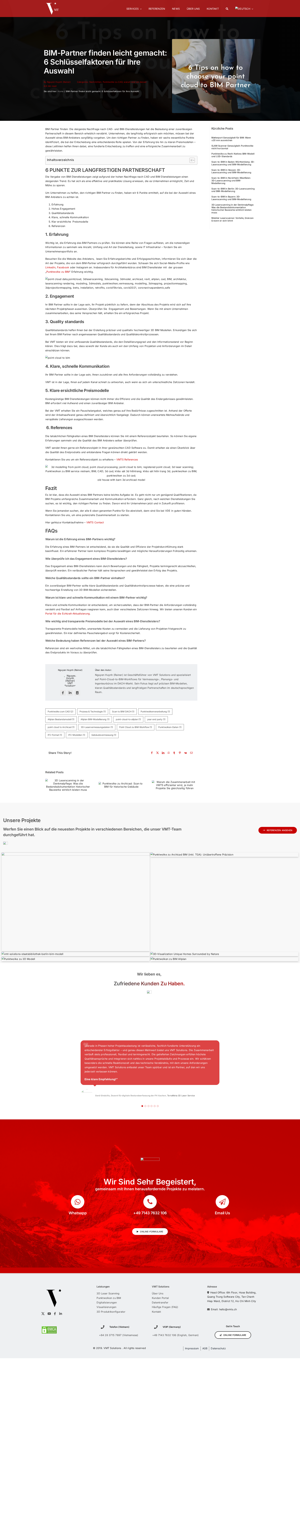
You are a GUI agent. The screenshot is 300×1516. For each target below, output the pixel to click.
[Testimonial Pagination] (142, 1106)
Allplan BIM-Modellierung (95, 719)
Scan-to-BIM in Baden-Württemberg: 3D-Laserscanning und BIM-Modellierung (233, 163)
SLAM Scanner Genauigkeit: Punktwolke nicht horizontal (232, 147)
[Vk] (185, 753)
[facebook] (63, 693)
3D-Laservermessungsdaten (97, 727)
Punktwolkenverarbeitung (155, 711)
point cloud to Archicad (61, 727)
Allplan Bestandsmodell (61, 719)
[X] (157, 753)
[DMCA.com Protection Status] (49, 1328)
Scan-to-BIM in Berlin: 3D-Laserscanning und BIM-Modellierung (233, 190)
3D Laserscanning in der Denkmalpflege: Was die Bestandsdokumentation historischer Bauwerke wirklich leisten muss (232, 208)
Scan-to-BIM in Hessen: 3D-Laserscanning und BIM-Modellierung (231, 171)
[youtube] (49, 1313)
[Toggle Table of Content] (190, 160)
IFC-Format (55, 735)
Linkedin (50, 267)
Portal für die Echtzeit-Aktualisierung (67, 613)
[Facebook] (152, 753)
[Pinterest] (180, 753)
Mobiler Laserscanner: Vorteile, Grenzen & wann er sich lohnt (232, 219)
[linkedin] (70, 693)
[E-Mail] (191, 753)
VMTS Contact (95, 522)
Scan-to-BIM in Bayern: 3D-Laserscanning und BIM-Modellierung (231, 198)
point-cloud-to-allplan (128, 719)
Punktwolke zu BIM (57, 271)
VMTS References (127, 459)
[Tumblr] (174, 753)
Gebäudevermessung (103, 735)
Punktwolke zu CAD (112, 82)
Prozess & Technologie (93, 711)
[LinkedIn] (163, 753)
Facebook (63, 267)
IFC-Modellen (76, 735)
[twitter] (43, 1313)
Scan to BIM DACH (123, 711)
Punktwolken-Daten (170, 727)
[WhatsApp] (168, 753)
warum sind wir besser (135, 82)
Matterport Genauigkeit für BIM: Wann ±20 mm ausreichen (231, 139)
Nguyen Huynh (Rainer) (59, 82)
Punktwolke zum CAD (60, 711)
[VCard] (77, 693)
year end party (156, 719)
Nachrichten (95, 82)
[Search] (227, 9)
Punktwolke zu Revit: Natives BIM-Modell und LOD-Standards (233, 155)
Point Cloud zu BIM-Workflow (135, 727)
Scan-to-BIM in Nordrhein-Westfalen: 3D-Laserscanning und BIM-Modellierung (231, 180)
